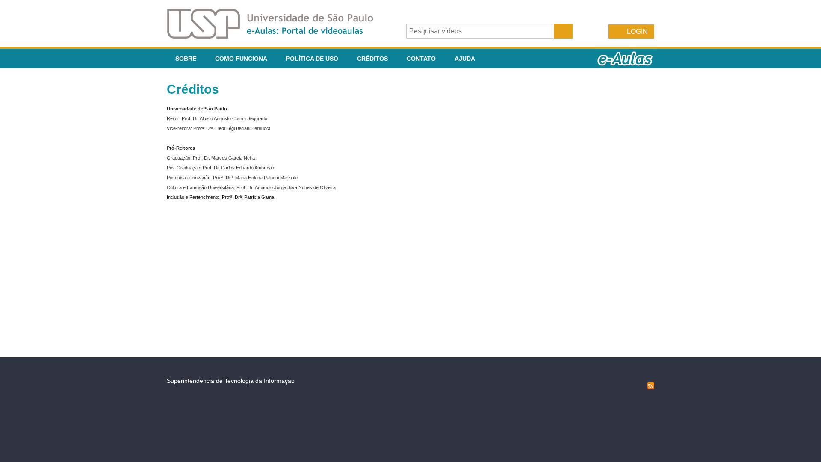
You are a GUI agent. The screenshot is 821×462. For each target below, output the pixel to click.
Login (637, 31)
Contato (421, 58)
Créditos (372, 58)
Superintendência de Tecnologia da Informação (231, 380)
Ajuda (465, 58)
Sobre (185, 58)
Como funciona (241, 58)
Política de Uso (312, 58)
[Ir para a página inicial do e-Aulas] (277, 36)
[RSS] (650, 387)
